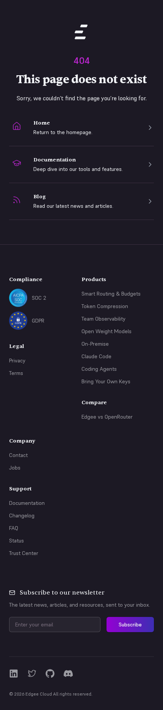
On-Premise (95, 343)
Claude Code (96, 356)
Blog (39, 196)
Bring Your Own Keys (106, 381)
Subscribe (130, 624)
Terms (16, 373)
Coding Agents (99, 368)
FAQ (13, 528)
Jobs (14, 467)
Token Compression (105, 306)
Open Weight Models (107, 331)
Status (16, 540)
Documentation (54, 160)
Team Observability (103, 318)
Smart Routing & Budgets (111, 293)
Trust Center (23, 553)
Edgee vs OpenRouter (107, 416)
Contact (18, 455)
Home (41, 123)
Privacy (17, 360)
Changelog (21, 515)
